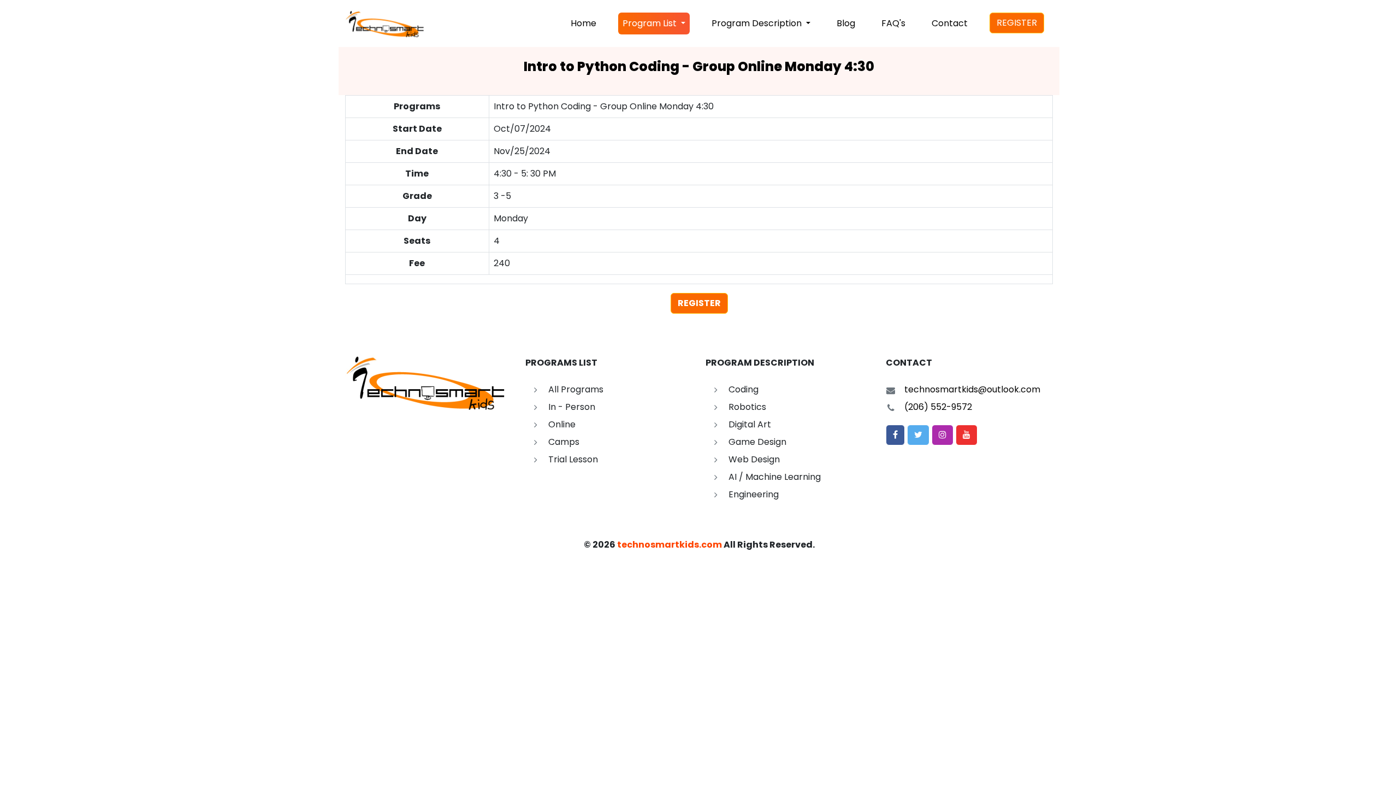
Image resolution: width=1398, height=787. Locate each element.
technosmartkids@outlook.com (972, 389)
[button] (895, 435)
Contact (950, 23)
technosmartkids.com (669, 544)
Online (562, 424)
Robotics (747, 407)
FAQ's (893, 23)
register (699, 303)
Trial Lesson (573, 459)
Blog (846, 23)
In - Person (571, 407)
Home (583, 23)
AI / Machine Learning (774, 477)
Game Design (757, 442)
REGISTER (1017, 22)
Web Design (754, 459)
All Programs (575, 389)
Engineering (753, 494)
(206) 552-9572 (938, 407)
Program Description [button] (758, 23)
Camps (563, 442)
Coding (743, 389)
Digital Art (749, 424)
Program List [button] (651, 23)
